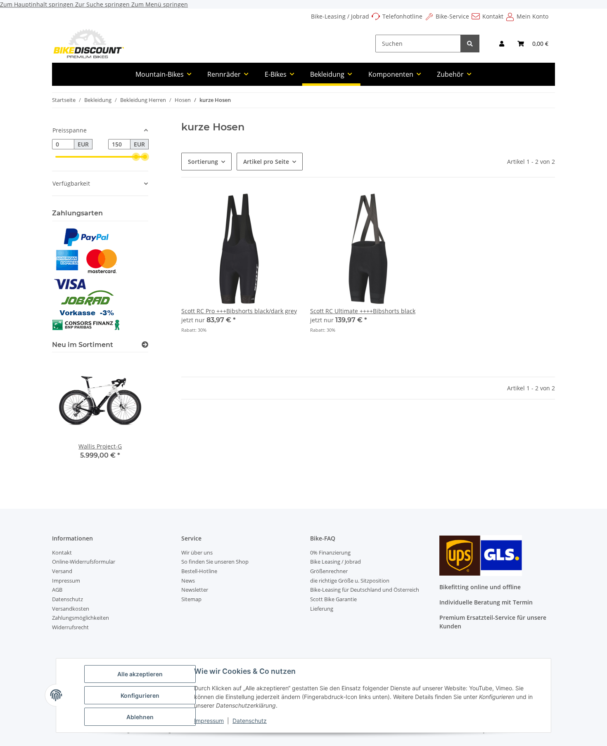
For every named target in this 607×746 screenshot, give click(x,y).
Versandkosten (70, 608)
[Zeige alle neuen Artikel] (145, 345)
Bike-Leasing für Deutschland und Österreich (364, 589)
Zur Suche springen (103, 4)
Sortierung (203, 161)
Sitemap (191, 599)
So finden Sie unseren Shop (215, 561)
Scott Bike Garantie (333, 599)
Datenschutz (249, 720)
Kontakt (492, 16)
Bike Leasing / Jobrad (335, 561)
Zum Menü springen (159, 4)
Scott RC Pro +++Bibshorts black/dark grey (239, 311)
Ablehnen (140, 716)
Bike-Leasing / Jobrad (340, 16)
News (188, 580)
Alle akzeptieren (140, 674)
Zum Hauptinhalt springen (37, 4)
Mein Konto (532, 16)
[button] (502, 43)
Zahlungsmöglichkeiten (80, 617)
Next (128, 419)
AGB (57, 589)
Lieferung (321, 608)
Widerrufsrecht (70, 627)
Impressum (209, 720)
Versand (62, 571)
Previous (72, 419)
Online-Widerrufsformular (83, 561)
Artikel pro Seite (266, 161)
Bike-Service (452, 16)
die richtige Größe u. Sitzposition (349, 580)
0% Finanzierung (330, 552)
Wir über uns (197, 552)
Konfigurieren (140, 695)
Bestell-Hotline (199, 571)
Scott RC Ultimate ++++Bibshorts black (362, 311)
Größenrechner (329, 571)
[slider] (136, 157)
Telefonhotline (402, 16)
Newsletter (194, 589)
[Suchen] (469, 43)
